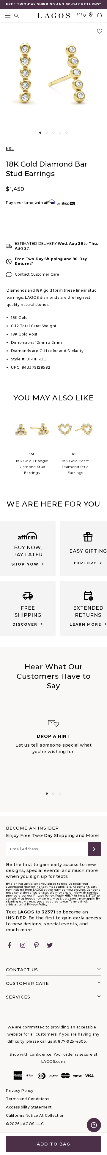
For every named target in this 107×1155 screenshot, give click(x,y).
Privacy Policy (37, 904)
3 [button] (53, 133)
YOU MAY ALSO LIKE (53, 398)
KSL (10, 148)
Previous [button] (5, 443)
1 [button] (40, 133)
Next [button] (102, 443)
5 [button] (66, 133)
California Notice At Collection (35, 1115)
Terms (74, 901)
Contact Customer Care (37, 274)
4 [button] (60, 133)
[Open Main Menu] (7, 15)
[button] (53, 77)
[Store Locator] (90, 15)
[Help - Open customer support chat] (94, 1125)
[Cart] (99, 15)
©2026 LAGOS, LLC (25, 1124)
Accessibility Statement (29, 1107)
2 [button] (47, 133)
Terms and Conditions (27, 1099)
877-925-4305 (72, 1041)
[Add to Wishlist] (99, 31)
